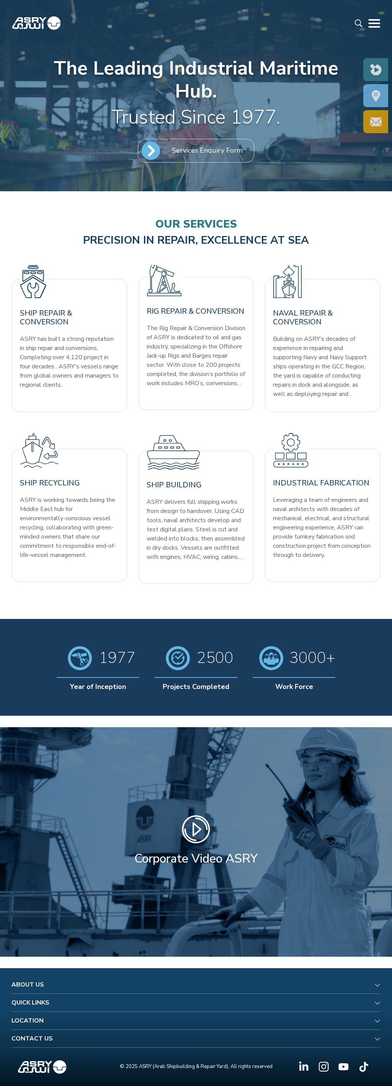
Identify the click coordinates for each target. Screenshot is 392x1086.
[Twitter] (344, 1067)
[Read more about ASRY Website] (36, 23)
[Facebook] (304, 1067)
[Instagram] (324, 1067)
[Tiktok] (363, 1067)
